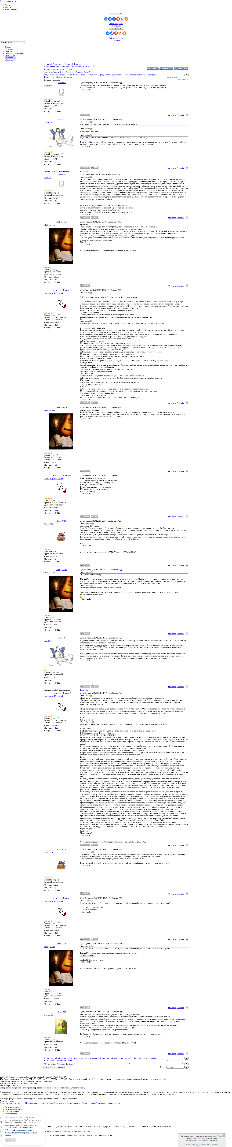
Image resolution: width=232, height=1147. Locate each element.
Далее (71, 69)
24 (121, 570)
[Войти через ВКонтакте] (110, 19)
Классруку (9, 7)
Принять (10, 1140)
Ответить (172, 115)
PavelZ (87, 72)
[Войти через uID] (106, 19)
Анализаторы (10, 58)
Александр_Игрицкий (62, 290)
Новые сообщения (51, 66)
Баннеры (49, 1103)
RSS (95, 66)
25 (121, 638)
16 (121, 83)
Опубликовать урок (13, 1107)
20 (120, 290)
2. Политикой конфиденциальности (19, 1130)
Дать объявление (12, 1111)
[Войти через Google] (122, 19)
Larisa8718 (84, 171)
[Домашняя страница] (95, 168)
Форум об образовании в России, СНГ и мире (62, 64)
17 (121, 119)
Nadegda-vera (61, 222)
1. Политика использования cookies (19, 1127)
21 (120, 407)
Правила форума (78, 66)
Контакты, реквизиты (35, 1103)
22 (120, 475)
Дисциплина (49, 77)
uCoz (12, 1101)
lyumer (62, 72)
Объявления (10, 60)
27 (121, 849)
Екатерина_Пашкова (74, 72)
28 (121, 898)
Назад (61, 69)
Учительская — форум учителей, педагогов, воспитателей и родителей (116, 75)
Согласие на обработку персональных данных (101, 1103)
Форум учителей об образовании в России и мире (64, 75)
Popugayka (84, 690)
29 (121, 944)
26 (121, 693)
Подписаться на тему (183, 79)
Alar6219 (61, 119)
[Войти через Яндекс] (118, 19)
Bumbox (61, 174)
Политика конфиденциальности (67, 1103)
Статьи (8, 5)
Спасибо (180, 115)
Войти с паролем (116, 24)
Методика (151, 75)
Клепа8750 (61, 521)
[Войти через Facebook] (114, 19)
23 (120, 521)
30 (121, 1012)
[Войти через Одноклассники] (126, 19)
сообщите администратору (77, 1135)
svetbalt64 (62, 83)
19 (120, 222)
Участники (64, 66)
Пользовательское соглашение (12, 1103)
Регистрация (116, 26)
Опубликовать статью (14, 1109)
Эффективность (11, 9)
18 (119, 174)
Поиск (88, 66)
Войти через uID (116, 14)
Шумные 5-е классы (64, 77)
